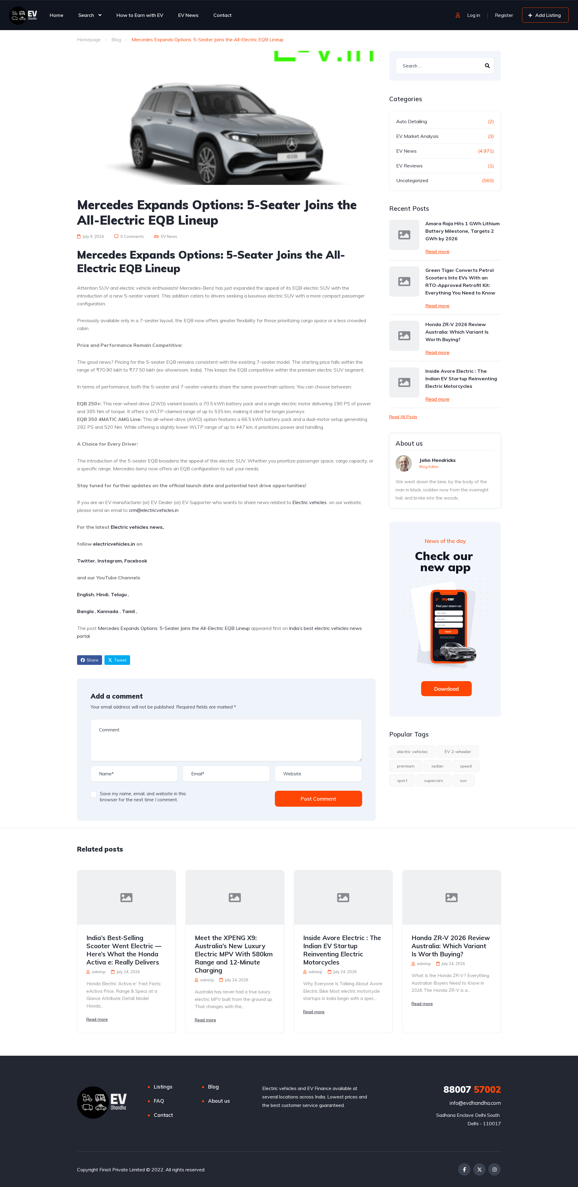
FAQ (159, 1101)
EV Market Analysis (417, 136)
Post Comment (318, 799)
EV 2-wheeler (458, 751)
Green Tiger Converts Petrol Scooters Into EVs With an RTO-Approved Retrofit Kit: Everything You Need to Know (460, 281)
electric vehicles (412, 751)
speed (466, 766)
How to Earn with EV (140, 15)
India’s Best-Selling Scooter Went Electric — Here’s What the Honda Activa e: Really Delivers (123, 950)
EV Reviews (409, 166)
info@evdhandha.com (475, 1103)
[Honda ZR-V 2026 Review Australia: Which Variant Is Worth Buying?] (404, 336)
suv (463, 780)
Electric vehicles (309, 502)
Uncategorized (412, 180)
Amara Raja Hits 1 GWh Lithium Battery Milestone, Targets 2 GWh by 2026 (462, 230)
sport (402, 780)
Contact (222, 15)
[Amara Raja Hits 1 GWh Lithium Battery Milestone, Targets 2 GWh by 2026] (404, 235)
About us (219, 1101)
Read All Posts (403, 416)
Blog (116, 39)
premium (406, 766)
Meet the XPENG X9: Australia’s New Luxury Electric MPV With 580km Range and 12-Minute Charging (234, 954)
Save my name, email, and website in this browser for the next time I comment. (143, 796)
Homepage (89, 39)
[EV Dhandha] (23, 15)
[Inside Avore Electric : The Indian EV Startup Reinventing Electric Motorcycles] (404, 382)
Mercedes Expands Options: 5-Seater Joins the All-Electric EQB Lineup (174, 628)
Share (92, 660)
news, (156, 527)
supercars (433, 780)
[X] (479, 1169)
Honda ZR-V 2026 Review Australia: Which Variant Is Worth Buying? (457, 331)
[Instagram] (494, 1169)
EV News (188, 15)
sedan (437, 766)
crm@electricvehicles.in (154, 510)
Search (86, 15)
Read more (437, 251)
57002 (472, 1089)
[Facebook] (464, 1169)
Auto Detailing (411, 121)
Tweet (120, 660)
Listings (163, 1086)
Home (56, 15)
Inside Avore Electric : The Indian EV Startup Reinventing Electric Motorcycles (461, 378)
